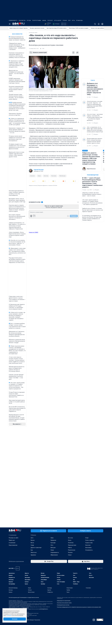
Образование (54, 555)
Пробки (65, 20)
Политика (70, 542)
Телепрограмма (36, 20)
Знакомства (22, 20)
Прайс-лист (12, 540)
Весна (32, 542)
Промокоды (79, 20)
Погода (29, 20)
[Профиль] (102, 24)
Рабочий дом (62, 175)
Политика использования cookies (64, 602)
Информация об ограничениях (63, 600)
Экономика (88, 547)
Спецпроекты (89, 550)
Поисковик (53, 175)
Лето (52, 545)
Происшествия (72, 545)
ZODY (69, 20)
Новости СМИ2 (33, 232)
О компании (12, 542)
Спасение (32, 175)
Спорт (86, 538)
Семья (69, 555)
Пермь (39, 175)
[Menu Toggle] (10, 24)
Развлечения (71, 550)
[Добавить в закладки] (73, 52)
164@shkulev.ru (25, 608)
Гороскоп (50, 20)
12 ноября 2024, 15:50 (33, 48)
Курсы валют (57, 20)
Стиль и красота (89, 540)
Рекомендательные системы (63, 605)
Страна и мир (88, 542)
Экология (87, 545)
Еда (32, 550)
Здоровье (33, 555)
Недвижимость (13, 20)
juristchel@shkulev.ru (43, 609)
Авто (32, 538)
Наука (52, 550)
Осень (69, 540)
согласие (8, 615)
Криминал (53, 540)
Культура (53, 542)
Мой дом (53, 547)
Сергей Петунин (39, 169)
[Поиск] (95, 24)
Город (32, 545)
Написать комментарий (40, 52)
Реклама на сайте (13, 538)
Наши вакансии (13, 545)
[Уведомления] (98, 24)
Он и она (70, 538)
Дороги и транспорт (36, 547)
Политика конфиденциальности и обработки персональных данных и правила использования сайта (79, 607)
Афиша (44, 20)
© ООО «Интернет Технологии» (33, 619)
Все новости (17, 34)
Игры (73, 20)
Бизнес (33, 540)
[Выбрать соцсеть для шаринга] (77, 52)
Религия (70, 552)
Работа (70, 547)
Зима (52, 538)
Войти (34, 216)
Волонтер (46, 175)
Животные (34, 552)
